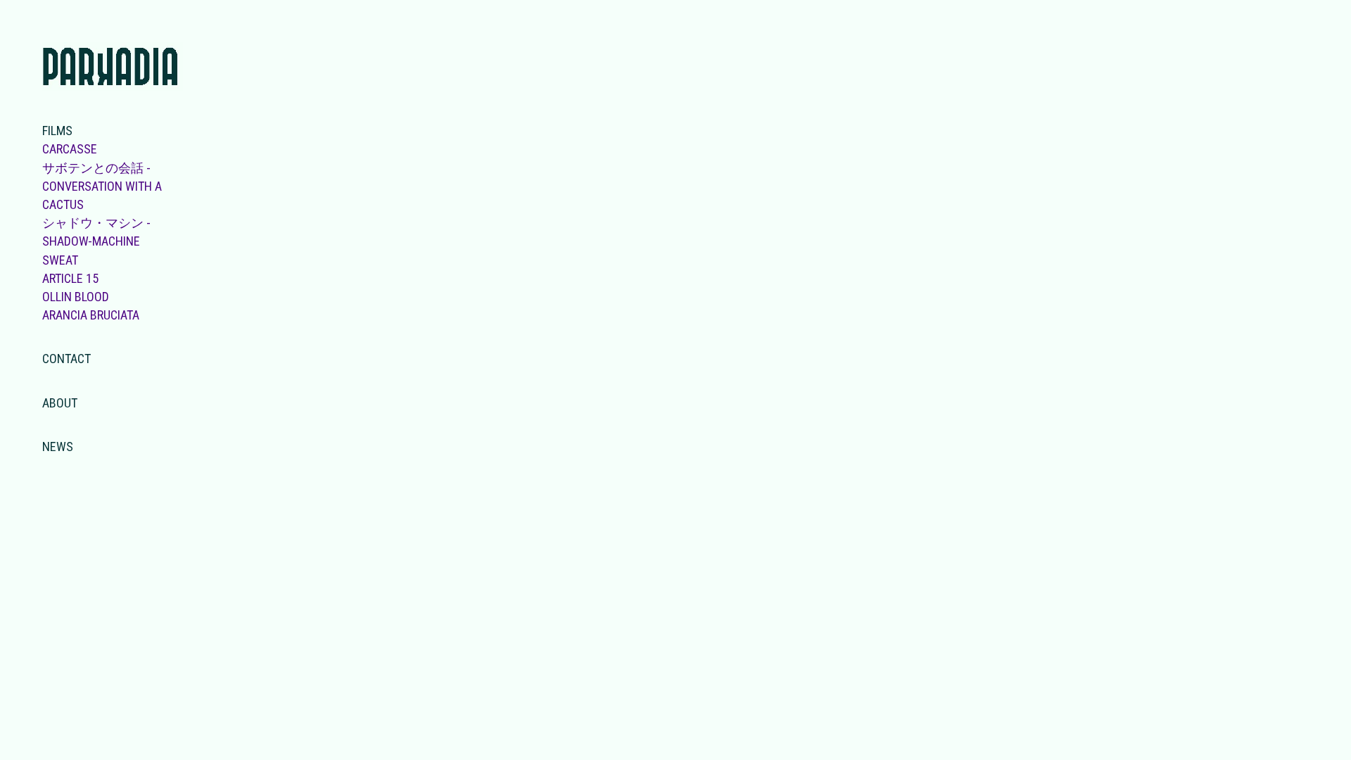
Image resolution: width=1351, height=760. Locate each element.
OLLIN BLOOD (75, 296)
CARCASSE (69, 148)
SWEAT (60, 260)
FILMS (57, 130)
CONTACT (66, 358)
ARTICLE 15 (70, 278)
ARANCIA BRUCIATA (90, 315)
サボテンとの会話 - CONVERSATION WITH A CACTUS (102, 186)
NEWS (57, 446)
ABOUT (59, 402)
